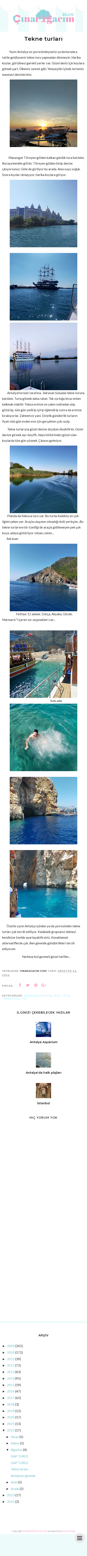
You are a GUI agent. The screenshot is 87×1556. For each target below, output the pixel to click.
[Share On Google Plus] (44, 985)
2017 (11, 1398)
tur (24, 998)
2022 (11, 1430)
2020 (11, 1417)
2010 (11, 1352)
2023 (11, 1495)
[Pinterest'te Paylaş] (36, 985)
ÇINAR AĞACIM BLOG (35, 1531)
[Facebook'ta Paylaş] (19, 985)
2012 (11, 1365)
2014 (11, 1378)
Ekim (14, 1482)
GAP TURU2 (19, 1463)
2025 (11, 1501)
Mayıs (15, 1443)
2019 (11, 1411)
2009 (11, 1346)
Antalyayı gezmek (23, 1476)
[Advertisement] (43, 1271)
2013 (11, 1372)
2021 (11, 1424)
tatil (65, 995)
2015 (11, 1385)
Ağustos (16, 1450)
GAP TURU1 (19, 1456)
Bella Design (69, 1531)
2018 (11, 1404)
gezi (56, 995)
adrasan (30, 995)
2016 (11, 1391)
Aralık (15, 1489)
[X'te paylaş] (27, 985)
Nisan (15, 1437)
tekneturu (10, 998)
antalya (45, 995)
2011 (11, 1359)
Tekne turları (20, 1469)
